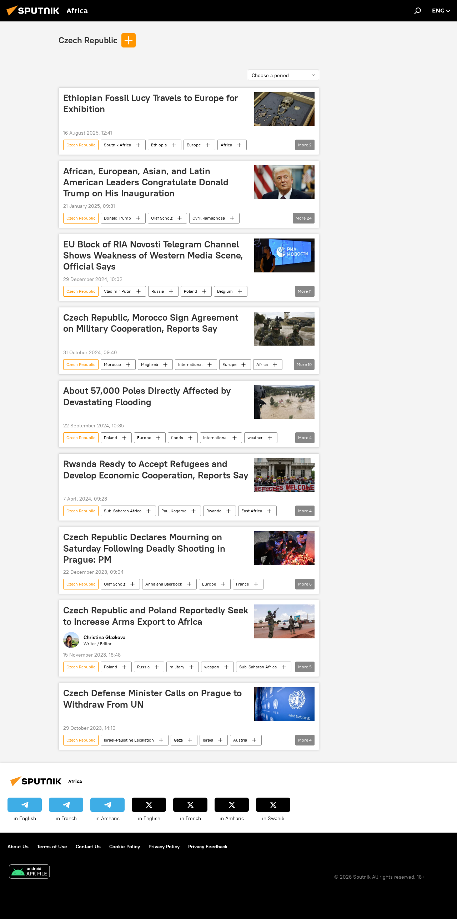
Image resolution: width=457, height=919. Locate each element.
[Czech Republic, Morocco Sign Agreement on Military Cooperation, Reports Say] (284, 329)
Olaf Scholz (161, 218)
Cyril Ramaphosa (208, 218)
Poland (190, 291)
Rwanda (213, 510)
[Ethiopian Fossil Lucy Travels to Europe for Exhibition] (284, 109)
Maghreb (149, 364)
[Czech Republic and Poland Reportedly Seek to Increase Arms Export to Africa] (284, 621)
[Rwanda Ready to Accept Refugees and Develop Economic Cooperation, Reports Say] (284, 475)
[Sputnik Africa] (35, 17)
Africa (226, 144)
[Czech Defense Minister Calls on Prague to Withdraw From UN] (284, 704)
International (190, 364)
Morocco (112, 364)
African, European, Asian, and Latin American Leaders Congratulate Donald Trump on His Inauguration (145, 182)
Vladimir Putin (117, 291)
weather (255, 437)
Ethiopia (159, 144)
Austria (240, 740)
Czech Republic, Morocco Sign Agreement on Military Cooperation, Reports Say (150, 323)
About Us (18, 846)
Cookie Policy (124, 846)
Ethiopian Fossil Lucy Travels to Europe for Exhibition (150, 103)
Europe (194, 144)
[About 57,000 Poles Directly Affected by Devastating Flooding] (284, 402)
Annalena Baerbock (163, 584)
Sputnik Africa (117, 144)
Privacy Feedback (207, 846)
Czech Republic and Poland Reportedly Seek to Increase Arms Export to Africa (155, 615)
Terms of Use (52, 846)
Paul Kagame (173, 510)
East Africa (251, 510)
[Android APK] (29, 872)
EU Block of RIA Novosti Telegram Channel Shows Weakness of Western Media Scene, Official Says (153, 255)
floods (177, 437)
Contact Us (88, 846)
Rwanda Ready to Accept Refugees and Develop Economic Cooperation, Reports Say (155, 469)
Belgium (225, 291)
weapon (211, 666)
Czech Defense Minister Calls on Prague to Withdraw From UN (152, 698)
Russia (157, 291)
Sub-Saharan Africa (122, 510)
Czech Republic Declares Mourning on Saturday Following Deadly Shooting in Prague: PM (144, 548)
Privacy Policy (164, 846)
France (242, 584)
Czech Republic (88, 40)
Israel (208, 740)
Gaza (178, 740)
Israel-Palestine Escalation (129, 740)
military (177, 666)
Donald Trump (117, 218)
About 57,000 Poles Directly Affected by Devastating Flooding (147, 396)
